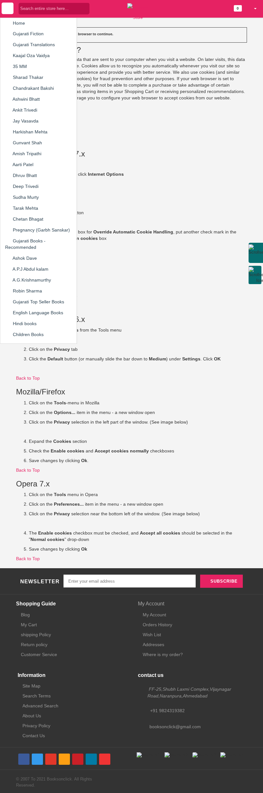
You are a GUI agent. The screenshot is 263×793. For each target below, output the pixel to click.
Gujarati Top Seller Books (38, 301)
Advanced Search (40, 705)
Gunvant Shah (27, 142)
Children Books (28, 334)
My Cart (29, 624)
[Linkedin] (91, 759)
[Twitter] (37, 759)
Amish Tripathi (26, 153)
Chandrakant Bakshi (33, 88)
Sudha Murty (25, 197)
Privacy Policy (36, 725)
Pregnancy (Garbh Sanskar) (41, 229)
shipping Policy (36, 634)
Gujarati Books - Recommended (25, 244)
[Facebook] (24, 759)
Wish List (152, 634)
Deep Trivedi (25, 186)
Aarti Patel (22, 164)
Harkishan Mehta (29, 131)
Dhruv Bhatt (24, 175)
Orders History (157, 624)
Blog (25, 614)
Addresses (153, 644)
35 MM (19, 66)
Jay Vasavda (25, 120)
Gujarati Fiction (28, 33)
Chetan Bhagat (27, 219)
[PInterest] (77, 759)
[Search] (84, 8)
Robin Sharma (27, 290)
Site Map (31, 685)
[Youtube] (104, 759)
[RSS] (64, 759)
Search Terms (36, 695)
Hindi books (24, 323)
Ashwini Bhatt (26, 99)
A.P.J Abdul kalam (30, 269)
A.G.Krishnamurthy (31, 280)
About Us (31, 715)
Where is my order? (163, 654)
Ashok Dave (24, 258)
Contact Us (33, 735)
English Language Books (37, 312)
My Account (151, 603)
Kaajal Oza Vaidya (31, 55)
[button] (252, 8)
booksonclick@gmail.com (175, 726)
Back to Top (28, 378)
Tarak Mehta (25, 208)
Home (18, 23)
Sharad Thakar (27, 77)
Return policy (34, 644)
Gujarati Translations (33, 44)
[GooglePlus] (50, 759)
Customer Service (39, 654)
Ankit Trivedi (24, 110)
